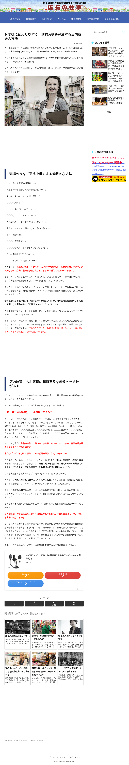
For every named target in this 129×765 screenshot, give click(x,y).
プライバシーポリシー (58, 757)
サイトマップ (74, 757)
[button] (123, 32)
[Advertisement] (44, 146)
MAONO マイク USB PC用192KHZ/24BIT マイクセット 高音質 (53, 557)
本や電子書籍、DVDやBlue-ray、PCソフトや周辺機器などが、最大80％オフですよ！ (109, 166)
